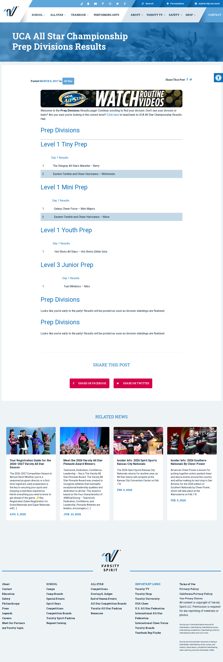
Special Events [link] (55, 598)
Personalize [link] (177, 3)
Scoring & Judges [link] (101, 593)
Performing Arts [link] (106, 15)
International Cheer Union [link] (151, 623)
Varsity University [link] (147, 598)
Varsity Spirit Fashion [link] (60, 618)
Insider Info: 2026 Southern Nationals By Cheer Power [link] (188, 462)
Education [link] (8, 593)
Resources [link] (97, 613)
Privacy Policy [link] (189, 589)
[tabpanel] (31, 474)
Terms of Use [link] (187, 584)
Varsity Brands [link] (144, 628)
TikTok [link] (80, 3)
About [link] (135, 15)
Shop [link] (189, 15)
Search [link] (149, 3)
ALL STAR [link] (97, 584)
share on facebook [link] (92, 383)
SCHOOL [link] (51, 584)
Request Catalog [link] (56, 623)
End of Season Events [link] (104, 598)
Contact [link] (214, 15)
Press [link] (5, 608)
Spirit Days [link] (53, 603)
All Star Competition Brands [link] (108, 603)
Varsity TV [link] (154, 15)
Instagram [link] (110, 3)
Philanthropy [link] (11, 603)
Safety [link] (174, 15)
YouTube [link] (95, 3)
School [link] (37, 15)
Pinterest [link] (102, 3)
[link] (218, 77)
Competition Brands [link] (58, 613)
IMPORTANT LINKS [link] (147, 584)
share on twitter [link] (135, 383)
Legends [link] (7, 613)
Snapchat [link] (88, 3)
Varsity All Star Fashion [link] (106, 608)
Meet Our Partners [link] (13, 623)
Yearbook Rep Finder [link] (148, 632)
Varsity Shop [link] (143, 593)
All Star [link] (56, 15)
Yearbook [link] (78, 15)
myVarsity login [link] (13, 628)
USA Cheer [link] (141, 603)
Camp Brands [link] (54, 593)
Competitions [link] (54, 608)
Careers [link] (6, 618)
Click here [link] (113, 114)
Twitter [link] (117, 3)
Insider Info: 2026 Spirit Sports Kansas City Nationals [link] (137, 462)
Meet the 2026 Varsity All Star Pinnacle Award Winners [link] (83, 462)
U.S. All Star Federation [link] (150, 608)
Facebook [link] (124, 3)
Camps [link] (50, 589)
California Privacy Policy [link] (196, 593)
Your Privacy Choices (191, 598)
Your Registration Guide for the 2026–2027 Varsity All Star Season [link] (30, 464)
